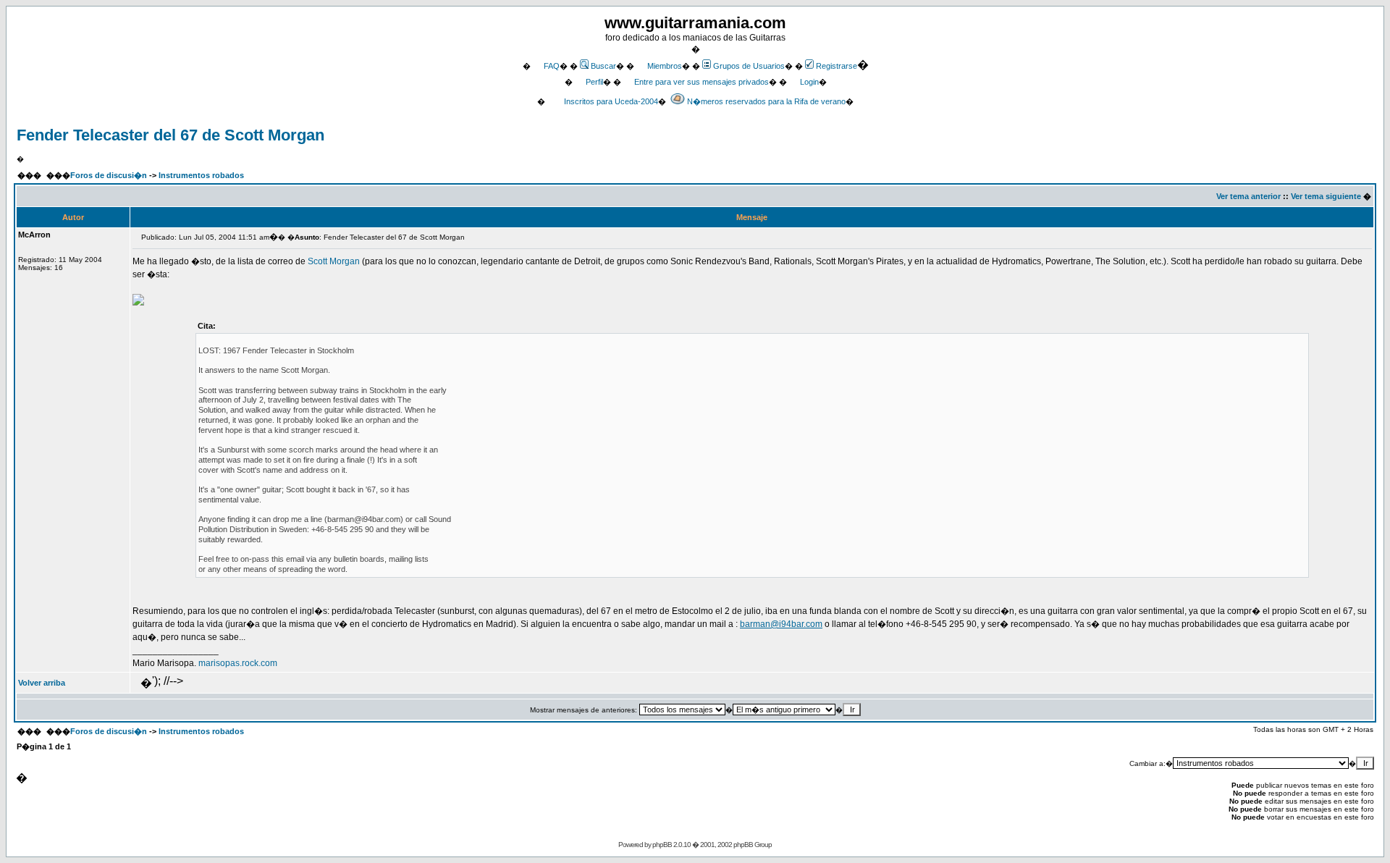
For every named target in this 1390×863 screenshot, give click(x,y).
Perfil (594, 81)
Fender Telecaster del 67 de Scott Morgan (170, 135)
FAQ (552, 66)
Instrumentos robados (201, 175)
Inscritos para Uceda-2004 (611, 101)
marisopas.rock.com (237, 663)
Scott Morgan (334, 261)
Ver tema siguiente (1326, 196)
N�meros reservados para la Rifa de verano (766, 101)
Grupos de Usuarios (749, 66)
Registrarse (836, 66)
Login (809, 81)
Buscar (603, 66)
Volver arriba (41, 682)
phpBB (662, 845)
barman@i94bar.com (781, 624)
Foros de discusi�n (108, 175)
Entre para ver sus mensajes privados (701, 81)
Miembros (664, 66)
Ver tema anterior (1248, 196)
